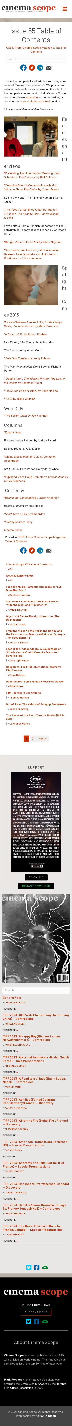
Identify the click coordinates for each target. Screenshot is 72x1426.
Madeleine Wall (16, 1213)
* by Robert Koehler (25, 334)
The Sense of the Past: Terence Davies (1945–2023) (35, 717)
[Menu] (65, 9)
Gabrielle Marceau (18, 1044)
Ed (11, 569)
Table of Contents (16, 541)
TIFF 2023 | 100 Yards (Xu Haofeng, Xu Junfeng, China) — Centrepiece (36, 1016)
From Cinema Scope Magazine (34, 47)
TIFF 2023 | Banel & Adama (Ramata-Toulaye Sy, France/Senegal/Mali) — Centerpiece (34, 1206)
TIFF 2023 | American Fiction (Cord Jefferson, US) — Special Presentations (35, 1143)
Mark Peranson (15, 1002)
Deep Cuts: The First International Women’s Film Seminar (33, 668)
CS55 (9, 47)
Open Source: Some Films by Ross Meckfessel (35, 681)
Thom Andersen (19, 697)
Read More (10, 1008)
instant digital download (35, 101)
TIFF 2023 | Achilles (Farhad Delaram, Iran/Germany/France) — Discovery (29, 1101)
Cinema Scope (13, 530)
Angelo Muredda (16, 1107)
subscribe (32, 97)
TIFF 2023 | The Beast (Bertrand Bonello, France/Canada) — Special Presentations (33, 1227)
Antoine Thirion (18, 642)
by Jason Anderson (31, 497)
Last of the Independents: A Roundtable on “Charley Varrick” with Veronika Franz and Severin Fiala (33, 652)
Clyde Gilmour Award (34, 1383)
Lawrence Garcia (19, 723)
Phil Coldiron (16, 686)
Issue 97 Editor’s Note (20, 575)
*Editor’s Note (12, 432)
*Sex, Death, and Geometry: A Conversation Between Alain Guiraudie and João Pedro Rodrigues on (31, 254)
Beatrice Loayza (19, 595)
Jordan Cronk (17, 624)
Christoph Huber (19, 660)
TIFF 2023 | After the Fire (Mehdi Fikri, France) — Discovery (35, 1122)
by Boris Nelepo (31, 390)
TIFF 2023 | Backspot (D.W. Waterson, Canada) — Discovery (36, 1185)
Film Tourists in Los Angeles (23, 692)
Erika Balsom (17, 675)
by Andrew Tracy (18, 522)
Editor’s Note (12, 997)
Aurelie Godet (15, 1171)
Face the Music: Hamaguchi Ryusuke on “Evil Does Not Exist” (34, 588)
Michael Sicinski (16, 1065)
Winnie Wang (13, 1086)
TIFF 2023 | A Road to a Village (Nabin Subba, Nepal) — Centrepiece (34, 1080)
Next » (42, 738)
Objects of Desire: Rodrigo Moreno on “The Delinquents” (32, 617)
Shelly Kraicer (15, 1023)
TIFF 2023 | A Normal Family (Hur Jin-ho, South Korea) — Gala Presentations (36, 1059)
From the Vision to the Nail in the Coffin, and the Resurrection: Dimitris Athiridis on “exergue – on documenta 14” (35, 634)
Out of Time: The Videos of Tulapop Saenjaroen (36, 704)
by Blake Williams (19, 398)
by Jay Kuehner (25, 415)
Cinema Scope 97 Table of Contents (29, 564)
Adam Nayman (18, 609)
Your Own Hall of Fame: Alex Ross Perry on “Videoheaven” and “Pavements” (32, 603)
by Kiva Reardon (24, 514)
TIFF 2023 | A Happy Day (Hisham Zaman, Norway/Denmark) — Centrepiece (32, 1038)
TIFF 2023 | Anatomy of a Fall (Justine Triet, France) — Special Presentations (34, 1164)
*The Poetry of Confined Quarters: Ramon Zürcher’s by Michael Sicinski (31, 213)
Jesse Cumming (19, 708)
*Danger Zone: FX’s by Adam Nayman (32, 242)
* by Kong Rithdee (27, 358)
